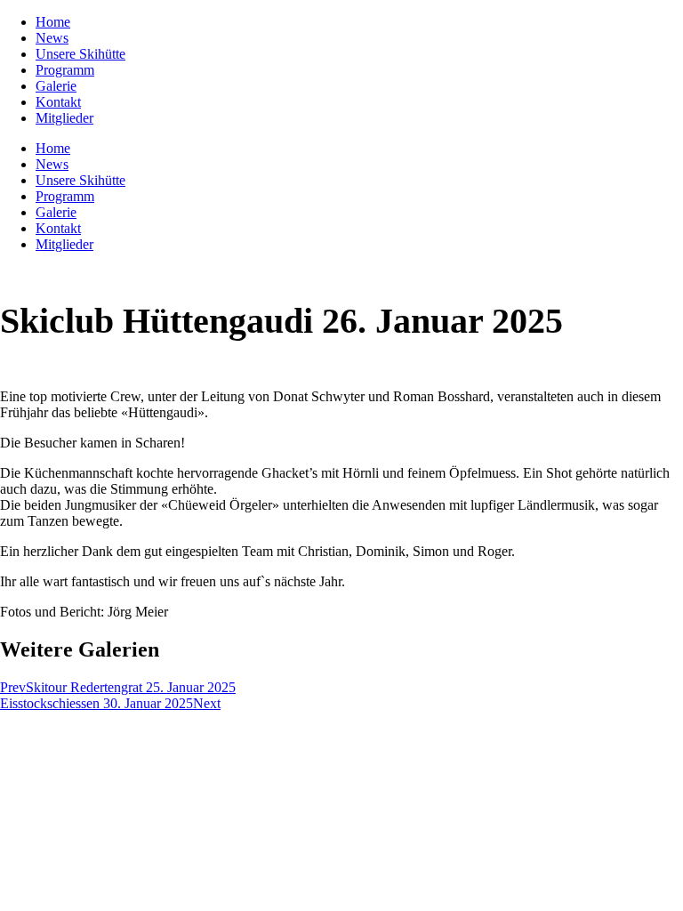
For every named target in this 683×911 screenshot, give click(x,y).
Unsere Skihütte (80, 53)
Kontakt (58, 101)
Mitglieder (64, 117)
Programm (65, 69)
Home (53, 21)
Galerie (56, 85)
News (52, 37)
